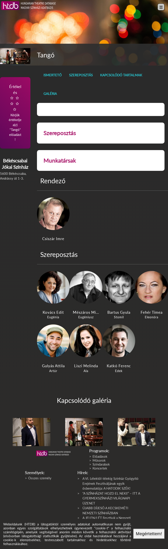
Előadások (100, 456)
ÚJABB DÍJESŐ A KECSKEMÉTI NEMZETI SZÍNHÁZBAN (105, 510)
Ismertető (53, 75)
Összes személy (39, 478)
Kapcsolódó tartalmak (121, 75)
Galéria (50, 93)
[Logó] (53, 453)
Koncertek (100, 468)
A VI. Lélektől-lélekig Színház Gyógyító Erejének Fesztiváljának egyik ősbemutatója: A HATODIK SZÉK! (110, 483)
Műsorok (99, 460)
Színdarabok (101, 464)
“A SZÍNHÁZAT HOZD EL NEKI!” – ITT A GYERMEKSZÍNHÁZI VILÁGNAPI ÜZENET (111, 498)
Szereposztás (81, 75)
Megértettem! (149, 533)
